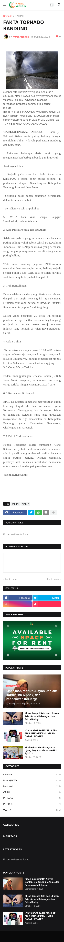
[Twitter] (31, 512)
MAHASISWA (32, 780)
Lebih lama (53, 579)
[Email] (46, 512)
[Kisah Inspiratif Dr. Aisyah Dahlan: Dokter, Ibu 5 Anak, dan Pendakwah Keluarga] (13, 883)
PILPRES (32, 804)
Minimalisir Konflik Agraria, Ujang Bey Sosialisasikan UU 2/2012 (40, 750)
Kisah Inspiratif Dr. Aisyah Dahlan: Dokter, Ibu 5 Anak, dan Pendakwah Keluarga (42, 881)
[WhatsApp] (38, 512)
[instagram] (17, 604)
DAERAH (19, 16)
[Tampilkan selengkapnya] (53, 512)
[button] (4, 5)
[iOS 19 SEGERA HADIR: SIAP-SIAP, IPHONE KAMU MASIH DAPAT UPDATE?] (13, 735)
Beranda (7, 16)
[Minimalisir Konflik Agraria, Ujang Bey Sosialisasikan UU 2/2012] (13, 752)
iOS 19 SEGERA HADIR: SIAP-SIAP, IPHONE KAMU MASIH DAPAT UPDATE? (41, 733)
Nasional (32, 786)
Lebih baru (11, 579)
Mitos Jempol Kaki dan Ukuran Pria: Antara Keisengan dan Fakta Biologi (42, 716)
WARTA (25, 504)
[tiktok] (46, 604)
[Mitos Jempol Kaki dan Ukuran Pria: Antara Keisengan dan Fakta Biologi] (13, 718)
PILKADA (32, 798)
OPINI (32, 792)
